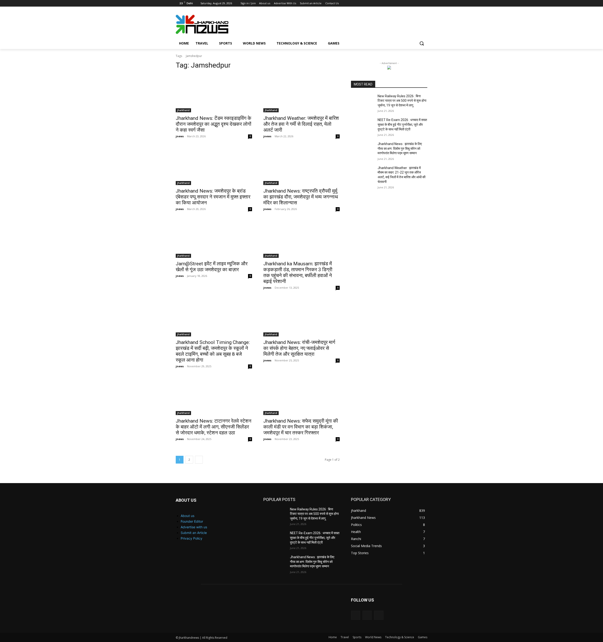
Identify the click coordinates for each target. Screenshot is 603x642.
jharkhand (183, 110)
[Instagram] (411, 3)
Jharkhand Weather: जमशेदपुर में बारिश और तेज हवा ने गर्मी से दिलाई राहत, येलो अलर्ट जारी (301, 124)
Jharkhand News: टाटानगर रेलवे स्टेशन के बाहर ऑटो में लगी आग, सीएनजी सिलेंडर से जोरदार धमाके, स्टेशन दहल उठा (213, 427)
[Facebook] (405, 3)
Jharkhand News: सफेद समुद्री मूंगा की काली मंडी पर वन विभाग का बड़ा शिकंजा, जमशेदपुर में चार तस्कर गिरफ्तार (300, 427)
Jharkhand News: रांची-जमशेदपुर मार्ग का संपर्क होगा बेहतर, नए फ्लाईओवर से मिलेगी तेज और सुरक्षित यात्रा (299, 348)
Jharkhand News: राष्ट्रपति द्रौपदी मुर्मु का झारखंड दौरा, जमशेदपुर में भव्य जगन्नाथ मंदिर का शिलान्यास (300, 197)
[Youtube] (424, 3)
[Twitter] (418, 3)
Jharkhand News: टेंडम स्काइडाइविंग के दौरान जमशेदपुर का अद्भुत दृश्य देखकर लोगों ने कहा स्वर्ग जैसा (213, 124)
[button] (421, 43)
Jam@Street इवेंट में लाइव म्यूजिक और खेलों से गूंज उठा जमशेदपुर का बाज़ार (212, 266)
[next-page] (199, 460)
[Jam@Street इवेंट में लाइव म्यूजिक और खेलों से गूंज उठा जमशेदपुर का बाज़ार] (214, 239)
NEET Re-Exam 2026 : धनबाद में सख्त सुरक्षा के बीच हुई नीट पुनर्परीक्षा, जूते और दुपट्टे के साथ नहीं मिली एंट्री (402, 124)
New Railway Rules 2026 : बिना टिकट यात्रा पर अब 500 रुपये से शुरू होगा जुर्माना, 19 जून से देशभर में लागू (402, 100)
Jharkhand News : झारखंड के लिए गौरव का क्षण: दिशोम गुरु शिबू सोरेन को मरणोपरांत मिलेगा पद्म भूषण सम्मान (400, 148)
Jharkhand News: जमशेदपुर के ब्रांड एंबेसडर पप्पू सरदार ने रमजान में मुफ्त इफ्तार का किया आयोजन (213, 197)
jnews (180, 136)
